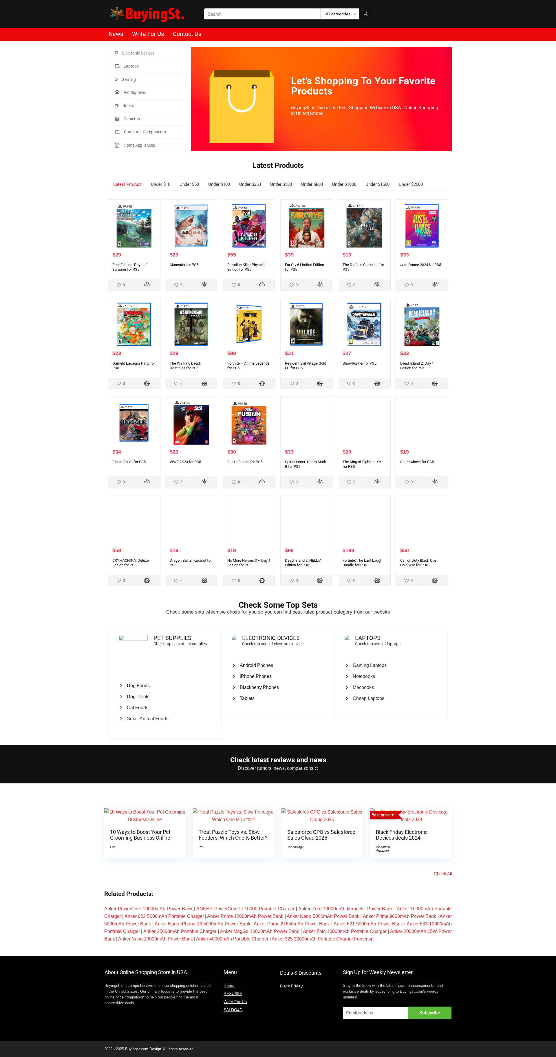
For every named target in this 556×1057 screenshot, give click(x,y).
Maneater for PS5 (184, 265)
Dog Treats (138, 696)
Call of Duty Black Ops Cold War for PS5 (418, 562)
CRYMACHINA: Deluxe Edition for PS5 (130, 562)
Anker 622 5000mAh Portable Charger (164, 916)
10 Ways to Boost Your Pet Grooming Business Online (140, 835)
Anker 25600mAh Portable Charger (179, 931)
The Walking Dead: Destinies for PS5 (185, 365)
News (116, 33)
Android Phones (256, 665)
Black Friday (291, 986)
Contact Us (187, 33)
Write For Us (148, 33)
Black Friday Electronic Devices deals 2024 (401, 835)
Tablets (247, 698)
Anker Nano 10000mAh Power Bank (155, 938)
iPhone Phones (256, 676)
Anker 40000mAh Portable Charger (232, 938)
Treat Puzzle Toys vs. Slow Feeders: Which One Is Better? (233, 835)
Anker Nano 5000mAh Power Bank (323, 916)
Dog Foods (138, 685)
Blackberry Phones (259, 687)
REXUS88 (233, 993)
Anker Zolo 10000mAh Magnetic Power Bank (345, 908)
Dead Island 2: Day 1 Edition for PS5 (417, 365)
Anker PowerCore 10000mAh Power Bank (148, 908)
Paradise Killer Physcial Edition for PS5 (246, 267)
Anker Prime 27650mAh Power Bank (292, 923)
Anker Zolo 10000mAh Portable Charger (345, 931)
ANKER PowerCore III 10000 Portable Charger (245, 908)
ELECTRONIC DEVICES (271, 637)
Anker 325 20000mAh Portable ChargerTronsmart (323, 938)
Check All (443, 873)
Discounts (383, 847)
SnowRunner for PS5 (359, 363)
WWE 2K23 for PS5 (185, 462)
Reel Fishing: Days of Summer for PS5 (129, 267)
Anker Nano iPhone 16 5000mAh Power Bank (202, 923)
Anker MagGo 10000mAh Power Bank (259, 931)
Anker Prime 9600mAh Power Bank (399, 916)
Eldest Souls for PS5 (129, 462)
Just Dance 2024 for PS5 (420, 265)
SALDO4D (233, 1009)
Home (229, 985)
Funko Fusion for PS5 (244, 462)
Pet (112, 847)
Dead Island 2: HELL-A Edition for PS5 (303, 562)
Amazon (382, 851)
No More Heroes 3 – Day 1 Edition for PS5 (248, 562)
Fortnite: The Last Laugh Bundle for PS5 (362, 562)
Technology (295, 847)
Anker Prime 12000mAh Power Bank (245, 916)
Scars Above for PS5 (417, 462)
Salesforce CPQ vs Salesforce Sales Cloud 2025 (321, 835)
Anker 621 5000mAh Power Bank (368, 923)
